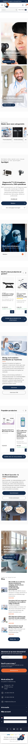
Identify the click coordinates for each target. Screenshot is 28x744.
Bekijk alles (13, 639)
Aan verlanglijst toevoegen (13, 208)
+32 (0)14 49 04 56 (9, 693)
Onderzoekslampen (14, 498)
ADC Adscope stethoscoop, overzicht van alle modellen (17, 617)
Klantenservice (14, 670)
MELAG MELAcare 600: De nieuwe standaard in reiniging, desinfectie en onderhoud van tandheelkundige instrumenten (17, 585)
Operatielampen (14, 493)
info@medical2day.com (10, 701)
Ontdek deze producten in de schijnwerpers (13, 319)
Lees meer (11, 598)
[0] (26, 5)
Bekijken (13, 203)
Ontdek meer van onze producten (13, 456)
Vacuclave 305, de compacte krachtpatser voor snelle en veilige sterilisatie (17, 602)
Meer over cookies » (14, 741)
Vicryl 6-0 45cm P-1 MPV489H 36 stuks (8, 430)
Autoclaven (14, 387)
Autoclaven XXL (14, 392)
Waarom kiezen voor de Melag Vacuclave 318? (16, 626)
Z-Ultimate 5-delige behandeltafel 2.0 (8, 294)
